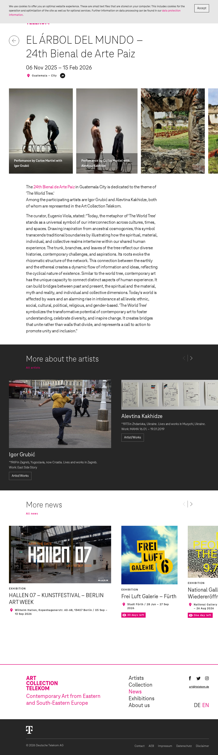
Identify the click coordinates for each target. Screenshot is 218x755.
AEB (151, 746)
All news (32, 513)
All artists (33, 367)
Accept (201, 8)
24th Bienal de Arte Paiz (54, 187)
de (197, 706)
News (135, 692)
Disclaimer (202, 746)
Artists (136, 678)
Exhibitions (141, 699)
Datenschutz (184, 746)
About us (139, 706)
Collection (140, 685)
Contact (140, 746)
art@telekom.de (199, 686)
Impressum (165, 746)
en (205, 706)
